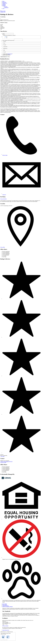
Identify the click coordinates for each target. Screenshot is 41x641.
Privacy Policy (4, 603)
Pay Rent (5, 6)
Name (3, 33)
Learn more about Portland (4, 639)
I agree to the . (8, 53)
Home (3, 1)
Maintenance (6, 7)
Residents (3, 5)
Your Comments (5, 40)
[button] (21, 557)
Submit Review (8, 54)
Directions (4, 4)
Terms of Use (10, 53)
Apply (3, 8)
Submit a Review (3, 56)
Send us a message (5, 625)
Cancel (4, 54)
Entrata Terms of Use (5, 630)
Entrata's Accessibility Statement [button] (7, 606)
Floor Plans (4, 2)
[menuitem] (21, 1)
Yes (6, 36)
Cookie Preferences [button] (5, 605)
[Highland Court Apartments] (6, 479)
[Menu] (0, 10)
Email (3, 34)
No (6, 37)
